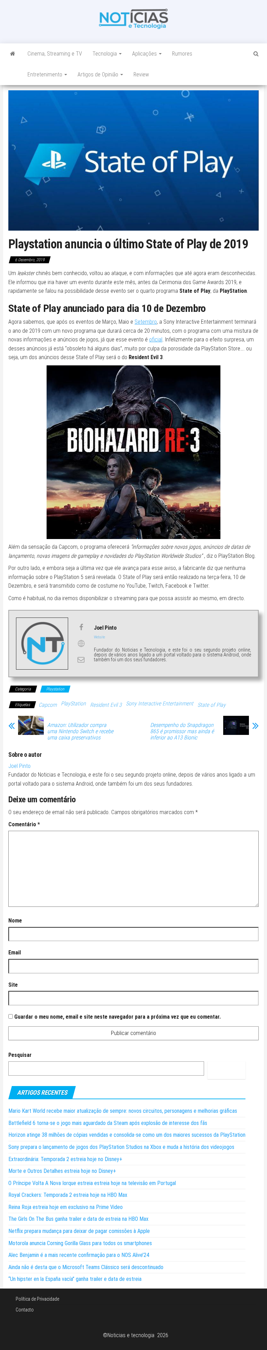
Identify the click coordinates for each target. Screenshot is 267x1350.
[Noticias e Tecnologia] (12, 53)
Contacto (25, 1309)
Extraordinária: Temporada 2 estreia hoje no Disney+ (65, 1159)
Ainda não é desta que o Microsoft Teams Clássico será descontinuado (85, 1267)
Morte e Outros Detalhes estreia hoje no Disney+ (62, 1171)
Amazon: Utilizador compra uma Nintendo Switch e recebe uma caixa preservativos (80, 731)
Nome (15, 920)
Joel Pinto (19, 766)
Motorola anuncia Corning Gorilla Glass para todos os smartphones (80, 1243)
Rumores (182, 53)
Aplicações (145, 53)
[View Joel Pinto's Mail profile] (81, 659)
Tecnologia (105, 53)
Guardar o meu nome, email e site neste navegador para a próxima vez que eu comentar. (117, 1016)
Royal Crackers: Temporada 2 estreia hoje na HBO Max (67, 1195)
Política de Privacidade (37, 1299)
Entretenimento (45, 74)
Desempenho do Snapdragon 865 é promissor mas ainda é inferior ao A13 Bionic (182, 731)
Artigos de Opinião (99, 74)
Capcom (48, 705)
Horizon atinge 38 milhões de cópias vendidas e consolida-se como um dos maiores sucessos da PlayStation (126, 1135)
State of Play (211, 705)
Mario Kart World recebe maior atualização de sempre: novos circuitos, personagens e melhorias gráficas (122, 1111)
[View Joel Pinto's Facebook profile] (81, 627)
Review (141, 74)
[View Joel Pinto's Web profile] (81, 643)
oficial (155, 339)
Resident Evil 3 (106, 705)
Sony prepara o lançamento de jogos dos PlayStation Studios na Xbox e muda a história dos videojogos (121, 1147)
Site (13, 985)
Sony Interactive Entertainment (159, 703)
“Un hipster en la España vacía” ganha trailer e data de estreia (74, 1279)
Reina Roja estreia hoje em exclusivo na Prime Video (65, 1207)
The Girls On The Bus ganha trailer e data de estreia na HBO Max (78, 1219)
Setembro (146, 321)
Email (14, 952)
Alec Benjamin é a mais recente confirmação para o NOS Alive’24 (78, 1255)
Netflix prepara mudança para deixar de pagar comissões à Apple (79, 1231)
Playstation (55, 689)
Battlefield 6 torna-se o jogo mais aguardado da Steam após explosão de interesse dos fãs (107, 1123)
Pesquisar (20, 1055)
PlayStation (73, 703)
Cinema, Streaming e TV (54, 53)
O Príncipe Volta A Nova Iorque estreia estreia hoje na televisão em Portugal (92, 1183)
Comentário (24, 824)
